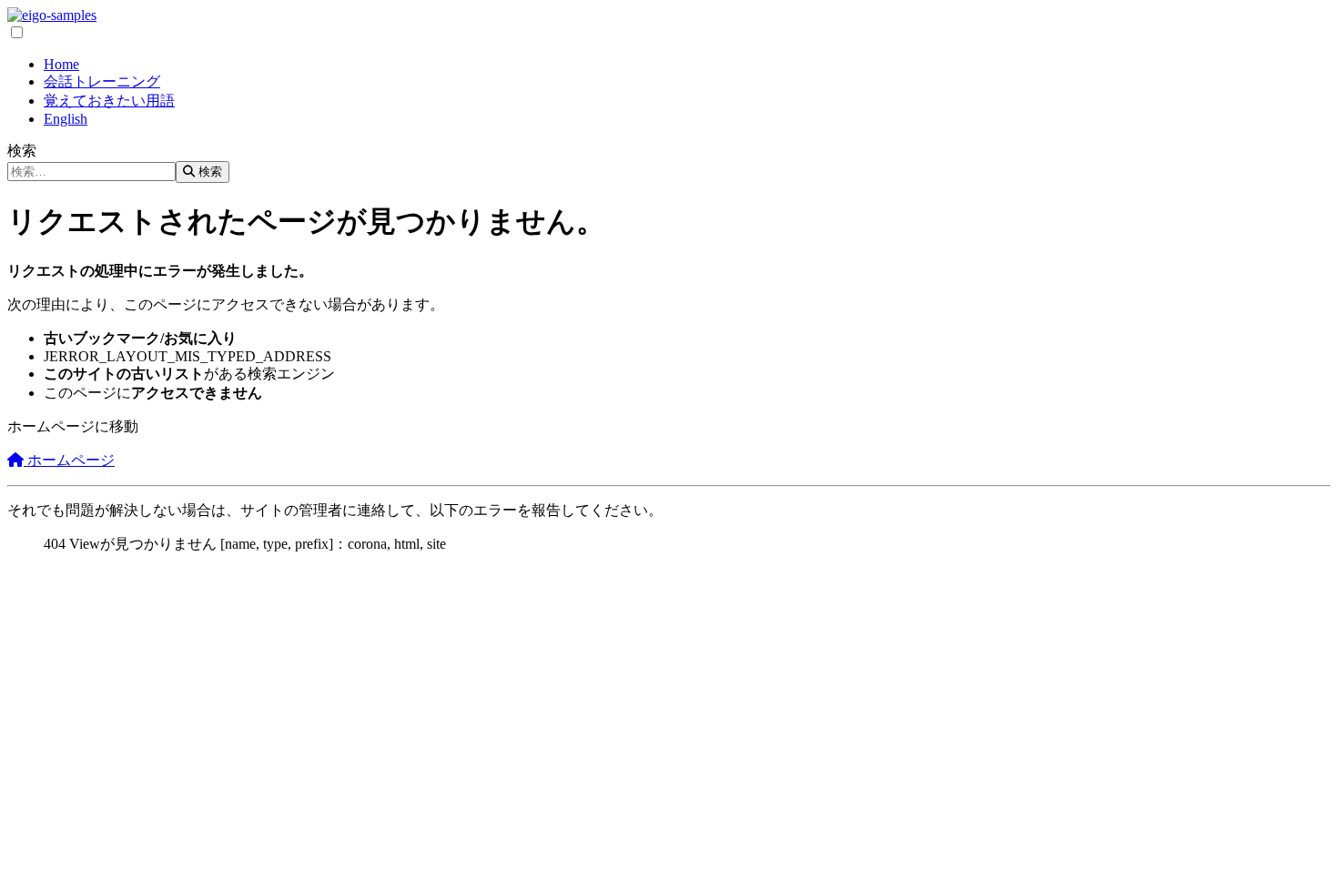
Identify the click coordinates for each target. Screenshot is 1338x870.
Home (61, 64)
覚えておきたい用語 (109, 100)
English (65, 118)
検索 (21, 150)
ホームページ (69, 460)
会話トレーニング (102, 81)
